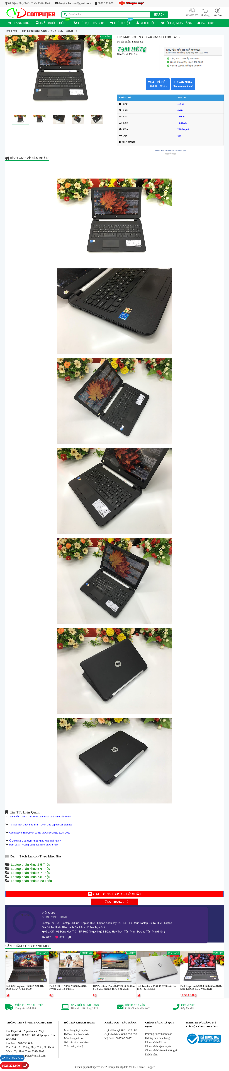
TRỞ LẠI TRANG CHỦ (114, 902)
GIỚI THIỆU (147, 22)
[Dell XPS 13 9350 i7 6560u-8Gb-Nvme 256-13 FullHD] (71, 967)
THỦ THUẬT (121, 22)
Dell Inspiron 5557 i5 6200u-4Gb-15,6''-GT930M (156, 987)
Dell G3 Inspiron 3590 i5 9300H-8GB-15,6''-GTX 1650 (25, 987)
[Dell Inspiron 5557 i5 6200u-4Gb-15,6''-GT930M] (158, 967)
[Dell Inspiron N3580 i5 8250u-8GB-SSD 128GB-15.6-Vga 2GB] (202, 967)
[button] (217, 12)
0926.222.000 (105, 3)
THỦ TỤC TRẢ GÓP (90, 22)
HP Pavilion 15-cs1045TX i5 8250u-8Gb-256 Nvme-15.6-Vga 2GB (114, 987)
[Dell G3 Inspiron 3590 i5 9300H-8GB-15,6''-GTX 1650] (27, 967)
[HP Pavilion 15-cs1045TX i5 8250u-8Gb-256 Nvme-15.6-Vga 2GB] (114, 967)
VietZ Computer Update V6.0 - (119, 1066)
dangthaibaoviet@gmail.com (74, 3)
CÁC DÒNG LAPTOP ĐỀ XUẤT (116, 894)
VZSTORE (207, 22)
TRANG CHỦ (20, 22)
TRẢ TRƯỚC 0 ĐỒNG (53, 22)
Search (158, 14)
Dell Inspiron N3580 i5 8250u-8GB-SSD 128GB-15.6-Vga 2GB (201, 987)
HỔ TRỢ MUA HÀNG (178, 22)
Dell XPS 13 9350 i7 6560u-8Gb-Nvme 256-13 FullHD (68, 987)
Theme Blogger (146, 1066)
